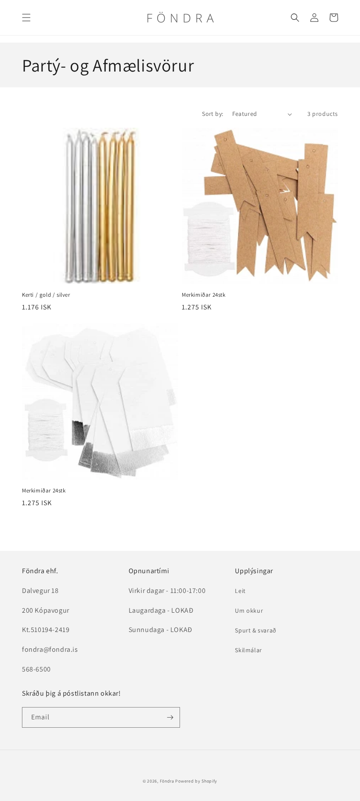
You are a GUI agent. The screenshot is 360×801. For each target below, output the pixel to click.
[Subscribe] (170, 717)
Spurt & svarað (255, 630)
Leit (240, 591)
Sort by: (212, 114)
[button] (26, 17)
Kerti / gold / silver (46, 294)
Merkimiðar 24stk (204, 294)
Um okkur (249, 610)
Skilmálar (248, 650)
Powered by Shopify (196, 781)
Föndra (167, 781)
